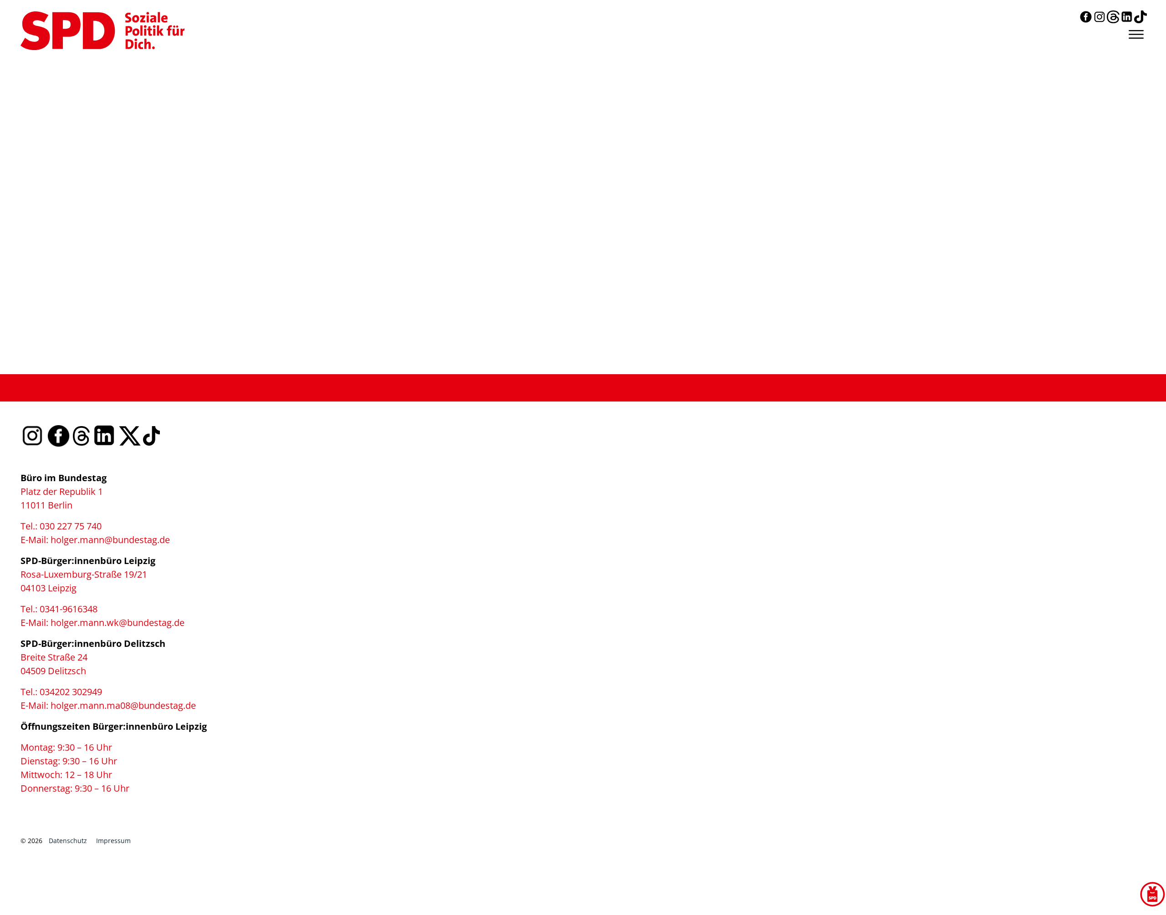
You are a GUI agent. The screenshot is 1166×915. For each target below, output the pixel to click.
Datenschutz (68, 840)
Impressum (113, 840)
